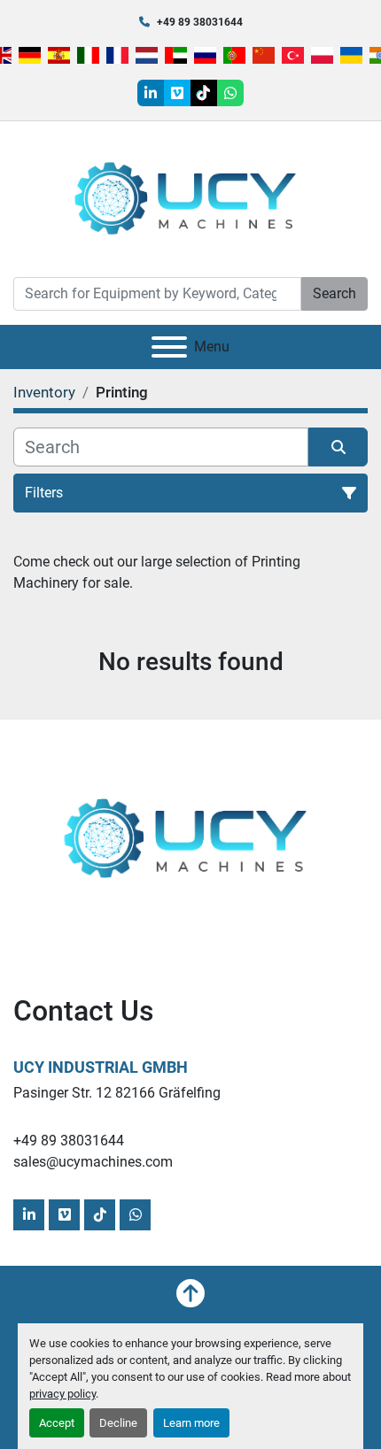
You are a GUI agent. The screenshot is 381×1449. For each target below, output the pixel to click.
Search (334, 293)
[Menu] (169, 347)
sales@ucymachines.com (93, 1161)
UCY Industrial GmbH (100, 1067)
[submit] (338, 447)
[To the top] (190, 1293)
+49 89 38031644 (200, 22)
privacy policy (62, 1393)
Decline (118, 1423)
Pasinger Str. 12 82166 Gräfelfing (117, 1092)
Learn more (191, 1423)
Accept (56, 1423)
